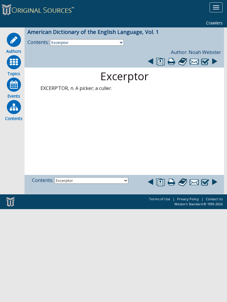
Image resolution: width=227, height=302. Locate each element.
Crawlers (214, 23)
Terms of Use (159, 199)
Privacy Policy (188, 199)
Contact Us (214, 199)
